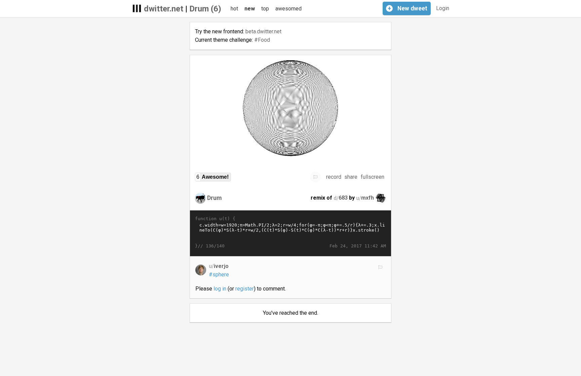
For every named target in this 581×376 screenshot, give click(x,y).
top (265, 8)
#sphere (219, 274)
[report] (315, 177)
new (249, 8)
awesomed (288, 8)
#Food (262, 40)
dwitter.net (163, 8)
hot (234, 8)
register (244, 288)
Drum (214, 197)
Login (442, 8)
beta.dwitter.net (263, 31)
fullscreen (372, 177)
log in (220, 288)
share (350, 177)
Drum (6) (205, 8)
